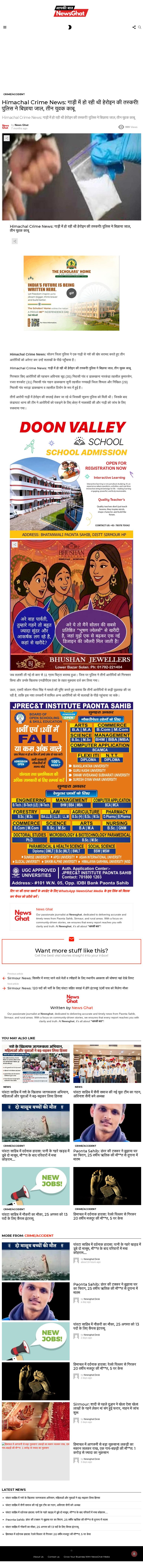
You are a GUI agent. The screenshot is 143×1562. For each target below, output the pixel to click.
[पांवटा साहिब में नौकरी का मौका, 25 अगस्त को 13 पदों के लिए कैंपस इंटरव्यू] (36, 1186)
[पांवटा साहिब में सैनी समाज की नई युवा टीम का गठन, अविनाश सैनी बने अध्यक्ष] (107, 1064)
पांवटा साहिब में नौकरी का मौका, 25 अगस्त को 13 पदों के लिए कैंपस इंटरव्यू (35, 1216)
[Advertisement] (71, 59)
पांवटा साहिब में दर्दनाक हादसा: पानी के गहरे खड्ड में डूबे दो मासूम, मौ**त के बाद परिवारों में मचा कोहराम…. (35, 1155)
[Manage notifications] (134, 1554)
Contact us (53, 1556)
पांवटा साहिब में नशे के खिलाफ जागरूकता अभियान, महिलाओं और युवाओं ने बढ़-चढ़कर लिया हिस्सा (35, 1094)
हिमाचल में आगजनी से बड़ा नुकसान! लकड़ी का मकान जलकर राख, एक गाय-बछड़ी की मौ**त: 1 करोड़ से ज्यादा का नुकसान (104, 1448)
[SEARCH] (139, 27)
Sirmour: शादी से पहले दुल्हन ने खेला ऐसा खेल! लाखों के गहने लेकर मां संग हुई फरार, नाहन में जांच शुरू (106, 1408)
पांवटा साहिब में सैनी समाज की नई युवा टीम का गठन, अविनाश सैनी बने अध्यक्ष (107, 1094)
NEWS (7, 1087)
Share (7, 138)
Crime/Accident (14, 1145)
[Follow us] (134, 27)
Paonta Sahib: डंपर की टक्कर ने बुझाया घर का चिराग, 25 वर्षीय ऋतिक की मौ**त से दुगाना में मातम (105, 1155)
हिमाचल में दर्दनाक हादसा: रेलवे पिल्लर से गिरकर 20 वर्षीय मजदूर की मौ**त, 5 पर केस (104, 1216)
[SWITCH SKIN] (70, 27)
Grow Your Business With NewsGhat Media (87, 1556)
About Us (38, 1556)
